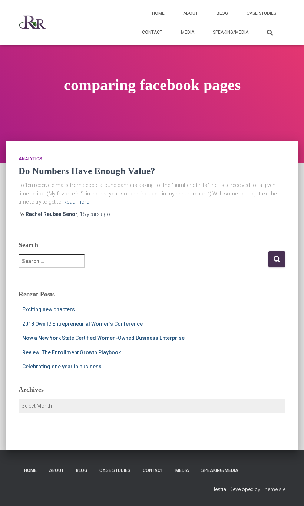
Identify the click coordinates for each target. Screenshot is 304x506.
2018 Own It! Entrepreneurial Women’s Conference (82, 324)
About (190, 13)
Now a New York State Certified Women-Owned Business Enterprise (103, 338)
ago (95, 214)
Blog (222, 13)
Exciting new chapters (48, 309)
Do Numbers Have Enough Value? (87, 171)
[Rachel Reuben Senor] (32, 22)
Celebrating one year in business (62, 366)
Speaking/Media (230, 32)
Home (158, 13)
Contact (152, 32)
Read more (76, 202)
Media (187, 32)
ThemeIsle (273, 489)
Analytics (30, 158)
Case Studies (261, 13)
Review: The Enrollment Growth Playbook (71, 352)
